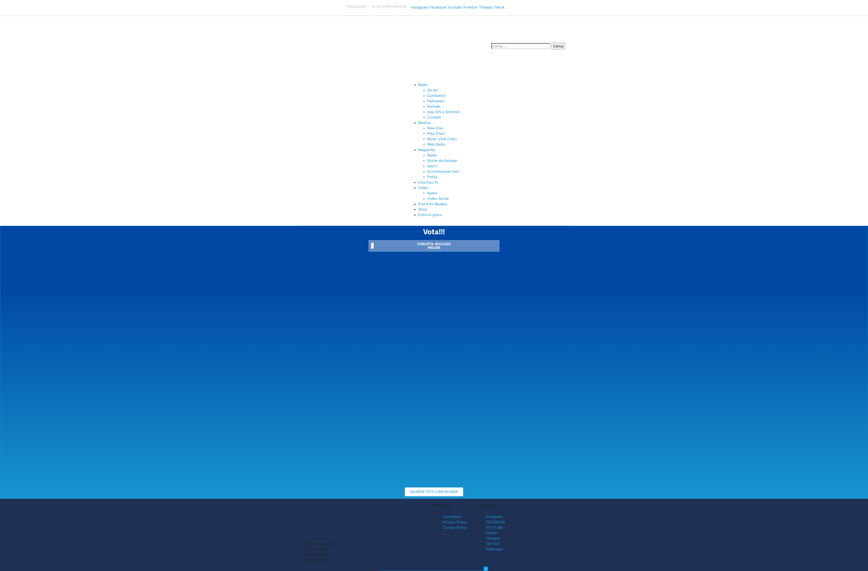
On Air (432, 90)
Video (423, 187)
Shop (422, 209)
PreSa (432, 177)
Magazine (426, 149)
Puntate (433, 106)
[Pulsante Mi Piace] (372, 245)
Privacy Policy (455, 522)
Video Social (438, 198)
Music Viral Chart (442, 139)
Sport (432, 166)
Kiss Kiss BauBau (432, 204)
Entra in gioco (430, 214)
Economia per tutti (443, 171)
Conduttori (436, 95)
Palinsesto (436, 101)
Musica (424, 122)
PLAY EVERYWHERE (389, 6)
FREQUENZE (356, 6)
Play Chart (436, 133)
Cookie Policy (455, 527)
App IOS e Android (443, 112)
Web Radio (436, 144)
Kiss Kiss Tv (428, 182)
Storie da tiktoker (442, 160)
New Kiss (435, 128)
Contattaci (452, 516)
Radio (423, 84)
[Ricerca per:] (520, 46)
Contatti (434, 117)
